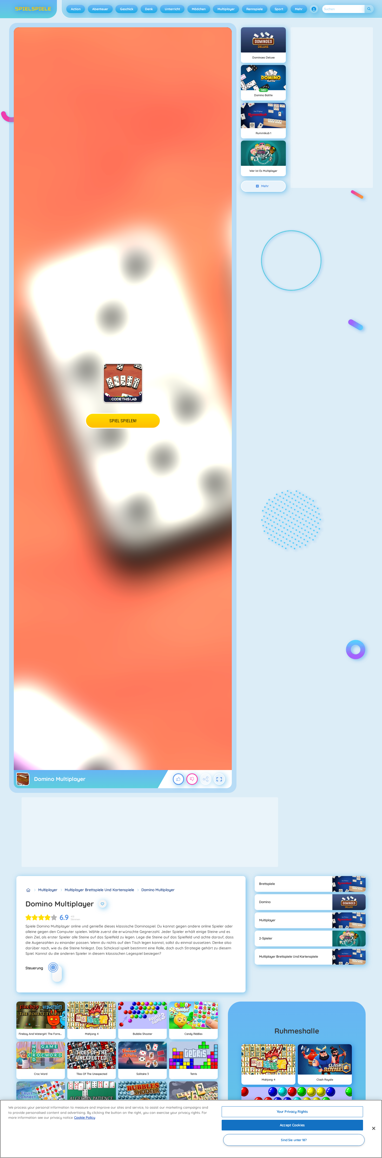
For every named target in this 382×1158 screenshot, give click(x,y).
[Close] (373, 1128)
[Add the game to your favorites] (102, 904)
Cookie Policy (84, 1117)
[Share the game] (206, 779)
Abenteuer (100, 9)
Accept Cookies (292, 1125)
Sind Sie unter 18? (294, 1140)
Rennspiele (254, 9)
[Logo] (33, 9)
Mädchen (199, 9)
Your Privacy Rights (292, 1111)
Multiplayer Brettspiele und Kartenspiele (99, 889)
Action (76, 9)
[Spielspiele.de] (28, 890)
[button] (314, 9)
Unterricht (172, 9)
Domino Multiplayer (158, 889)
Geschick (126, 9)
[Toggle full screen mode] (219, 779)
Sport (279, 9)
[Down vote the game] (192, 779)
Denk (149, 9)
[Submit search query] (369, 9)
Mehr (298, 9)
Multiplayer (226, 9)
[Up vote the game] (178, 779)
